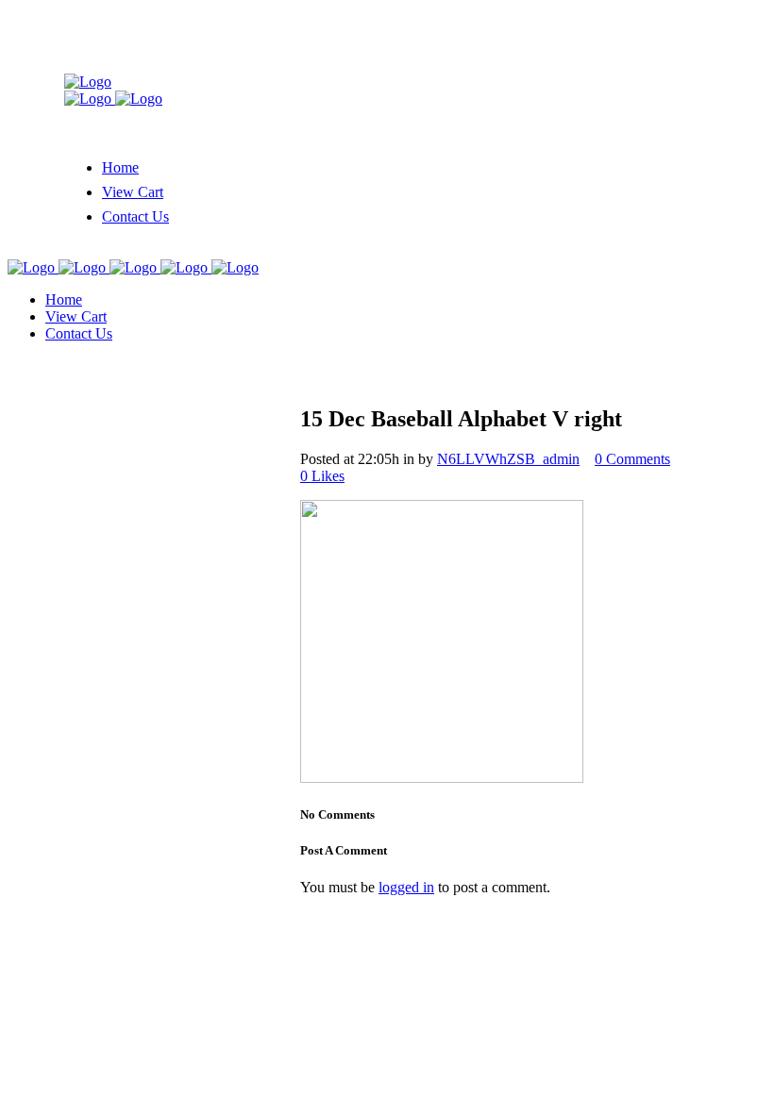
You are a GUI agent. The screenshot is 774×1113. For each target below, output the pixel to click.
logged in (406, 887)
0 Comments (632, 459)
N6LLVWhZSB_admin (508, 459)
